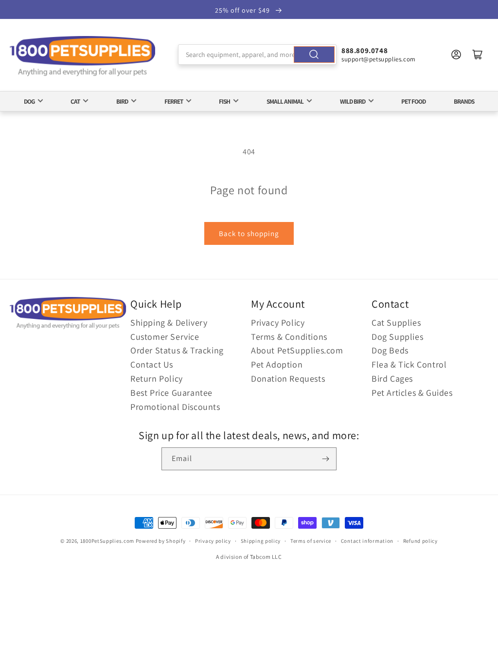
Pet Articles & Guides (412, 392)
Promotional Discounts (175, 406)
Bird (122, 101)
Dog (29, 101)
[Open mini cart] (477, 54)
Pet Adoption (276, 364)
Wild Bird (352, 101)
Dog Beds (390, 350)
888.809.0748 (364, 50)
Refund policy (420, 540)
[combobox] (257, 54)
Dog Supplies (397, 336)
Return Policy (156, 378)
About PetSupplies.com (297, 350)
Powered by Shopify (161, 540)
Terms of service (310, 540)
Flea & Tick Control (409, 364)
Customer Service (164, 336)
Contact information (367, 540)
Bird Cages (392, 378)
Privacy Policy (277, 322)
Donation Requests (288, 378)
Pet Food (413, 101)
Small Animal (285, 101)
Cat (75, 101)
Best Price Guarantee (171, 392)
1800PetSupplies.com (107, 540)
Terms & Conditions (289, 336)
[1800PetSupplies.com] (83, 56)
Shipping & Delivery (168, 322)
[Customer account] (456, 54)
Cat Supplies (396, 322)
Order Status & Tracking (177, 350)
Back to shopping (249, 233)
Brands (464, 101)
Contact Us (151, 364)
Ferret (173, 101)
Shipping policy (261, 540)
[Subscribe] (325, 458)
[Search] (314, 54)
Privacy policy (213, 540)
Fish (224, 101)
